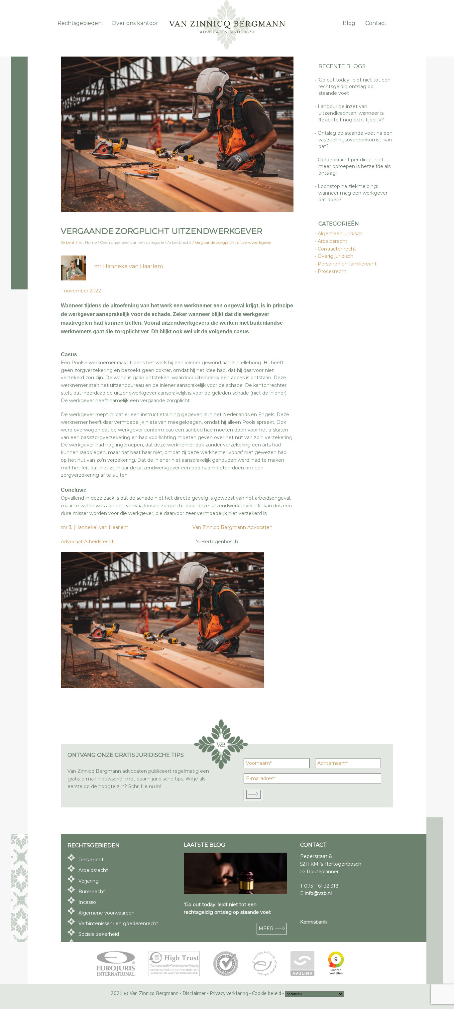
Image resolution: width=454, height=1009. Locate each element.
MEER (267, 928)
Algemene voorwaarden (106, 913)
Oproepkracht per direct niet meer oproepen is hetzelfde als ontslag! (354, 166)
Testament (91, 860)
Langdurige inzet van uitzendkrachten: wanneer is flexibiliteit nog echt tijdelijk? (351, 113)
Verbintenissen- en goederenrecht (118, 923)
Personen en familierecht (347, 264)
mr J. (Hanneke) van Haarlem (95, 527)
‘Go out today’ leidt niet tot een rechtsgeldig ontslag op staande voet (354, 86)
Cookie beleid (266, 993)
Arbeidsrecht (332, 241)
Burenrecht (91, 892)
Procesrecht (332, 271)
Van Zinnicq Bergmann (227, 25)
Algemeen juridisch (340, 234)
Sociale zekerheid (98, 934)
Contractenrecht (337, 249)
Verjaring (88, 881)
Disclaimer (194, 993)
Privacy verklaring (229, 993)
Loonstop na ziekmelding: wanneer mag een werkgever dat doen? (353, 193)
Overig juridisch (335, 256)
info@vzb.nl (318, 893)
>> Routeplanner (319, 872)
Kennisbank (313, 922)
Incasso (87, 902)
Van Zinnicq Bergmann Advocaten (232, 527)
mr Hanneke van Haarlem (128, 266)
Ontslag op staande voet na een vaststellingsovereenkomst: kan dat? (355, 139)
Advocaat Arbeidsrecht (87, 542)
